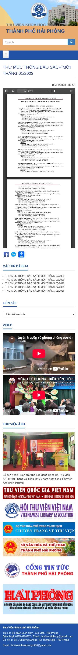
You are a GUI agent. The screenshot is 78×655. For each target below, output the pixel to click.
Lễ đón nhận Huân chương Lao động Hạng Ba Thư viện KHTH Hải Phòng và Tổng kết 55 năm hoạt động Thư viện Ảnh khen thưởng (37, 478)
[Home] (39, 10)
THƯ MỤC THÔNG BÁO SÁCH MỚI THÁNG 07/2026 (34, 276)
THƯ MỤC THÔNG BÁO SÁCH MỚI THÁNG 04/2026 (34, 287)
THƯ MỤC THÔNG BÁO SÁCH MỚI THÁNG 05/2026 (34, 283)
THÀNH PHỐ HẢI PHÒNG (35, 31)
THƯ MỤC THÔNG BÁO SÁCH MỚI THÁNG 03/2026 (34, 290)
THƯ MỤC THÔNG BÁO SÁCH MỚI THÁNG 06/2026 (34, 279)
